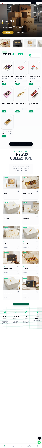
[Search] (30, 3)
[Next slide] (39, 21)
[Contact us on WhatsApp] (39, 442)
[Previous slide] (2, 21)
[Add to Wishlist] (12, 62)
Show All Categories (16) (20, 304)
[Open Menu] (39, 3)
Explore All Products (20, 144)
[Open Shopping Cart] (37, 3)
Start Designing (7, 32)
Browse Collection (20, 32)
